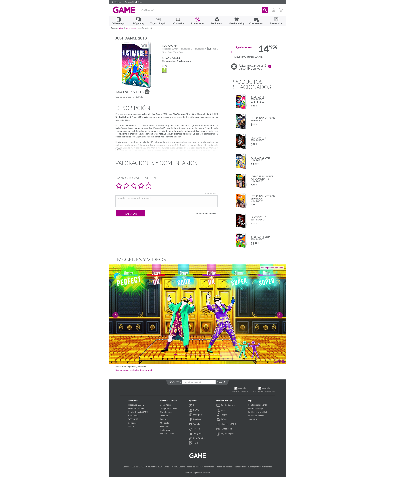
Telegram (197, 433)
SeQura (223, 419)
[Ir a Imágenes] (147, 91)
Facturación (165, 430)
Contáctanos (165, 405)
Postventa (164, 426)
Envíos (163, 419)
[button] (265, 10)
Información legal (255, 408)
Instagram (197, 414)
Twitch (195, 443)
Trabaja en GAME (136, 405)
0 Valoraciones (184, 61)
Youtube (196, 424)
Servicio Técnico (167, 433)
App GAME (133, 415)
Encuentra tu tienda (137, 408)
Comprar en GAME (168, 408)
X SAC (196, 410)
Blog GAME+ (199, 438)
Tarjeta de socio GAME (138, 412)
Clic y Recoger (166, 412)
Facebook (197, 419)
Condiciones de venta (257, 405)
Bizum (223, 410)
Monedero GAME (228, 424)
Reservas (164, 415)
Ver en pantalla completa (272, 267)
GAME (124, 10)
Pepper (223, 414)
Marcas (131, 426)
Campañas (132, 423)
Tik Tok (196, 428)
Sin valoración (169, 61)
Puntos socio (226, 428)
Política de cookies (256, 415)
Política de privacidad (257, 412)
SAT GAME (133, 419)
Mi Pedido (164, 423)
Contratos (252, 419)
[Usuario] (273, 10)
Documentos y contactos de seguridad (133, 370)
